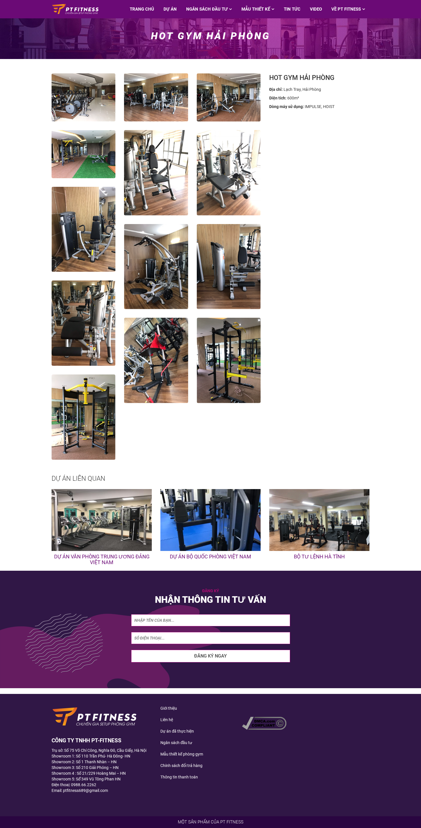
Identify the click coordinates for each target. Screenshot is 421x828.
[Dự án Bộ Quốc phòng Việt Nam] (210, 520)
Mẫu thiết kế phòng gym (181, 754)
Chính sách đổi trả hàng (181, 765)
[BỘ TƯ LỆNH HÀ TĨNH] (319, 520)
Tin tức (292, 9)
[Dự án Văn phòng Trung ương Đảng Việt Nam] (102, 520)
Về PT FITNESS (346, 9)
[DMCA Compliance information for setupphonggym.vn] (264, 723)
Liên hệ (166, 719)
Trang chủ (142, 9)
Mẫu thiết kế (255, 9)
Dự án (170, 9)
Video (316, 9)
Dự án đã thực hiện (177, 731)
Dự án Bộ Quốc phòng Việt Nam (210, 557)
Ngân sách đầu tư (207, 9)
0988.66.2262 (83, 784)
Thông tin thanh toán (179, 777)
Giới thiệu (168, 708)
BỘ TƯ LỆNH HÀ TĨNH (319, 557)
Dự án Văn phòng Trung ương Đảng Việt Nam (101, 559)
